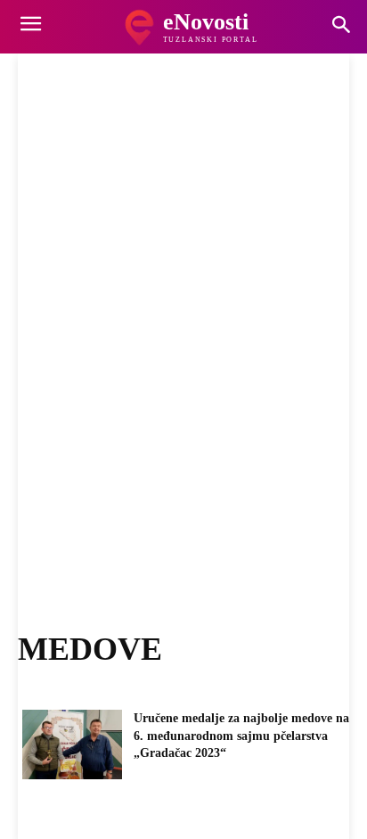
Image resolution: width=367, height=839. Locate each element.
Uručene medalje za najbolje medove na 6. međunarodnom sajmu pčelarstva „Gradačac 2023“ (241, 736)
